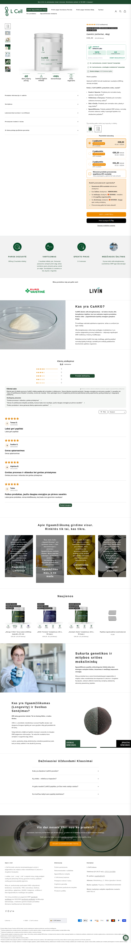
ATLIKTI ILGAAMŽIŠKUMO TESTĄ (65, 844)
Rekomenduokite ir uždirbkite (63, 870)
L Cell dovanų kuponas (61, 877)
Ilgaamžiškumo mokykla (48, 13)
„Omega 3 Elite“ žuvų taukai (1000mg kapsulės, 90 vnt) (18, 633)
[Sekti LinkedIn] (13, 911)
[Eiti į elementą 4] (8, 47)
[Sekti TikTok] (11, 911)
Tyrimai (100, 10)
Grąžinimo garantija (60, 884)
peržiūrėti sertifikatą (28, 899)
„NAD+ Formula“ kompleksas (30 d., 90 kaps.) (49, 633)
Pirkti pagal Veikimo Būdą (85, 10)
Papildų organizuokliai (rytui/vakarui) (113, 632)
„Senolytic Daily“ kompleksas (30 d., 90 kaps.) (81, 633)
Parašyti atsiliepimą (82, 376)
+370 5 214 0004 (109, 871)
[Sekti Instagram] (8, 911)
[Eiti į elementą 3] (8, 40)
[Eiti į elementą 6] (8, 62)
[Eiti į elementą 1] (8, 26)
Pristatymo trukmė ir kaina (62, 881)
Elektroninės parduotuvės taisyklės (65, 887)
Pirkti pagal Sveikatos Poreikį (61, 10)
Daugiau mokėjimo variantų (106, 225)
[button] (91, 24)
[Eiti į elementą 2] (8, 33)
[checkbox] (106, 174)
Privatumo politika (60, 891)
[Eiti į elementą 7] (8, 69)
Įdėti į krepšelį (106, 214)
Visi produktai (31, 13)
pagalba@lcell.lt (100, 876)
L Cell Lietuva (57, 920)
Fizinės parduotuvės (60, 867)
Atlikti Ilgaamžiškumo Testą (36, 10)
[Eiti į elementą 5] (8, 54)
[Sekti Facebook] (6, 911)
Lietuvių (7, 920)
